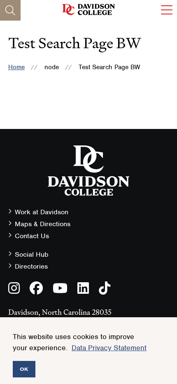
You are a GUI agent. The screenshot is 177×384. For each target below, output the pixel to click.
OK (24, 369)
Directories (31, 266)
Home (16, 67)
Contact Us (32, 236)
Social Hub (32, 254)
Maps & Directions (42, 224)
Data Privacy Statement (109, 347)
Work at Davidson (41, 212)
